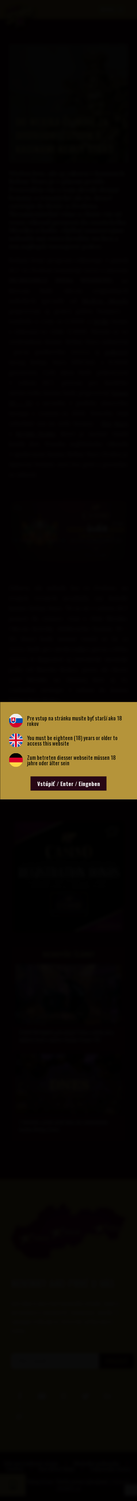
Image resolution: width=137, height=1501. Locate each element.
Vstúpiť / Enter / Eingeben (68, 783)
